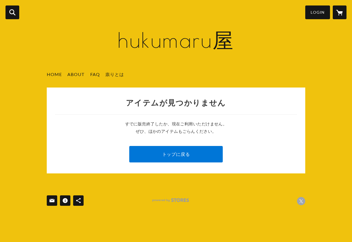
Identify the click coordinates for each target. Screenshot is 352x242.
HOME (54, 74)
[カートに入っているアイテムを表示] (339, 12)
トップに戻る (176, 154)
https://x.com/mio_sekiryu (301, 201)
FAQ (95, 74)
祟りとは (114, 74)
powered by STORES (170, 200)
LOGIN (317, 12)
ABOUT (76, 74)
